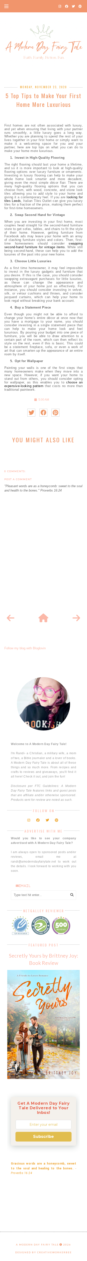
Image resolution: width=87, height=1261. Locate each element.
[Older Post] (76, 618)
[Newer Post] (10, 618)
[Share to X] (31, 412)
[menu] (6, 6)
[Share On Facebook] (43, 412)
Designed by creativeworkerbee (43, 1252)
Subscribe (43, 1136)
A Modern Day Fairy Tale (37, 1244)
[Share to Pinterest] (55, 412)
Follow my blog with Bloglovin (25, 648)
